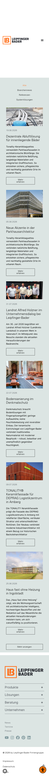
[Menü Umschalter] (43, 40)
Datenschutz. (9, 767)
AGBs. (6, 772)
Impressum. (8, 761)
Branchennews (24, 90)
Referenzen (24, 95)
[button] (24, 647)
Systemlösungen (24, 100)
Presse (8, 731)
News (7, 723)
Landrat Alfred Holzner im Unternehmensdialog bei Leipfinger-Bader (24, 314)
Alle (24, 85)
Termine (9, 727)
